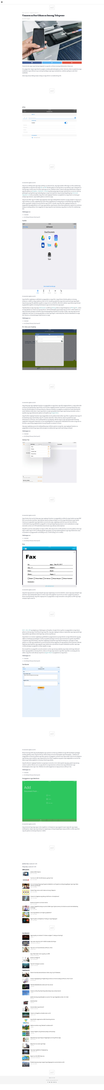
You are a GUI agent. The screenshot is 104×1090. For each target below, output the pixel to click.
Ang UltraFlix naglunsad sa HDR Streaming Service (42, 1019)
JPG (76, 307)
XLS (27, 630)
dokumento (42, 307)
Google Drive (55, 413)
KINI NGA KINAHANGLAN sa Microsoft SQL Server (41, 985)
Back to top (52, 1077)
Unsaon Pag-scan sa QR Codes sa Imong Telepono (43, 890)
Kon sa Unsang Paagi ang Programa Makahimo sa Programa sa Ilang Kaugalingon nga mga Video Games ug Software (54, 884)
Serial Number (33, 1001)
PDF (45, 187)
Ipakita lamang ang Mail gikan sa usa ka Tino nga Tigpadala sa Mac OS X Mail (49, 997)
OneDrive (40, 191)
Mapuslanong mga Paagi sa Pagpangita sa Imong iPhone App (45, 1037)
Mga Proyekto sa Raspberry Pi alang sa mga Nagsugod (43, 918)
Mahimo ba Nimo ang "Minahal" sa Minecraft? (41, 1025)
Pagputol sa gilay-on (34, 12)
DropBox (34, 191)
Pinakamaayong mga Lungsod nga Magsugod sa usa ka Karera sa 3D (47, 1062)
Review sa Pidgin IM (35, 957)
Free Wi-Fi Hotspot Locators (37, 964)
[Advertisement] (52, 155)
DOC (23, 630)
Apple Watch (48, 652)
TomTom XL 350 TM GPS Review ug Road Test (41, 878)
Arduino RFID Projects (35, 872)
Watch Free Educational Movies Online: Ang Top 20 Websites (45, 972)
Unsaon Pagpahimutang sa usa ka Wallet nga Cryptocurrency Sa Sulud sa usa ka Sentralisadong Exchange (54, 907)
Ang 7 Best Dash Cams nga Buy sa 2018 (40, 954)
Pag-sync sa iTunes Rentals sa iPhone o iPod (41, 947)
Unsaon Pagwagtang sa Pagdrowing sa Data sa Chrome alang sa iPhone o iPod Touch (51, 978)
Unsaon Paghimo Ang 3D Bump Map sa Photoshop (42, 1031)
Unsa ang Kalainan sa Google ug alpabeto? (41, 912)
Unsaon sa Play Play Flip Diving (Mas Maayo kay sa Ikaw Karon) (45, 991)
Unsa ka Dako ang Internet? (37, 1007)
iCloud (46, 191)
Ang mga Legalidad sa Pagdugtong (39, 1050)
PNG (72, 307)
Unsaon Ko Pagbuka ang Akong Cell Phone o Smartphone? (44, 896)
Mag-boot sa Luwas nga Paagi (37, 1044)
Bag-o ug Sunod (25, 12)
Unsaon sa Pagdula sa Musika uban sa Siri (40, 1013)
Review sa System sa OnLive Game (39, 902)
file (41, 187)
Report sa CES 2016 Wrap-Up (37, 1056)
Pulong (54, 307)
